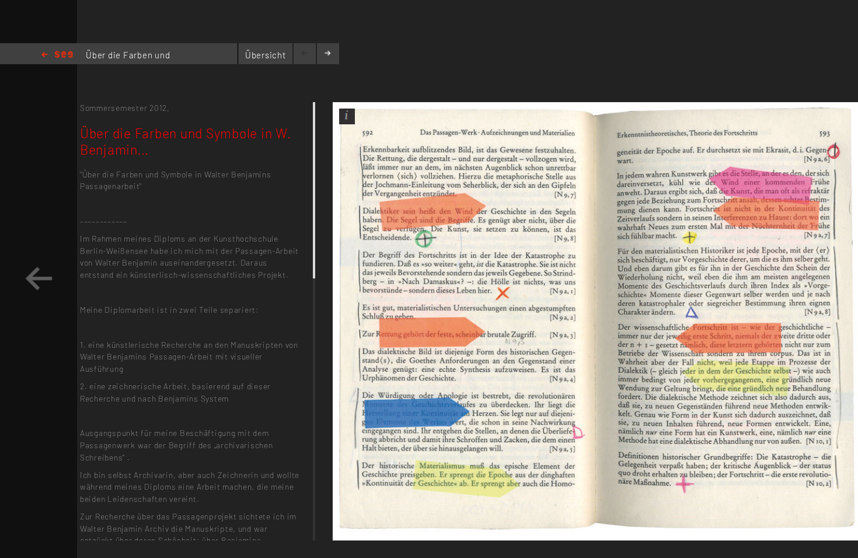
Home (57, 55)
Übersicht (265, 55)
